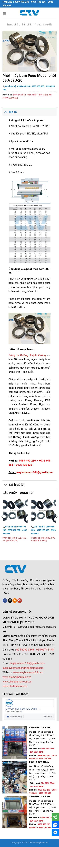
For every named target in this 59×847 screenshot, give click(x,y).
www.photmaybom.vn (14, 686)
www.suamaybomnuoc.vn (16, 677)
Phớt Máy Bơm (45, 95)
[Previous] (2, 523)
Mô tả (13, 112)
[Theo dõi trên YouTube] (19, 600)
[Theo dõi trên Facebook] (5, 600)
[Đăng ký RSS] (14, 600)
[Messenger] (55, 832)
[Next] (56, 523)
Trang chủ (12, 24)
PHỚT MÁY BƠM (10, 98)
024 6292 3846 (25, 649)
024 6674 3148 (45, 649)
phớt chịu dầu (44, 24)
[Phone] (55, 817)
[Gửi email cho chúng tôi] (10, 600)
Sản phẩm (27, 24)
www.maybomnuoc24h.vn (27, 672)
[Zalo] (55, 824)
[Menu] (4, 13)
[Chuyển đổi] (5, 111)
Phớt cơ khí (32, 95)
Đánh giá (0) (17, 484)
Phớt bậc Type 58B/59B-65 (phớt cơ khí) (43, 539)
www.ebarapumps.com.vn (16, 681)
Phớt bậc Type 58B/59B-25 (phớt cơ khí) (14, 539)
